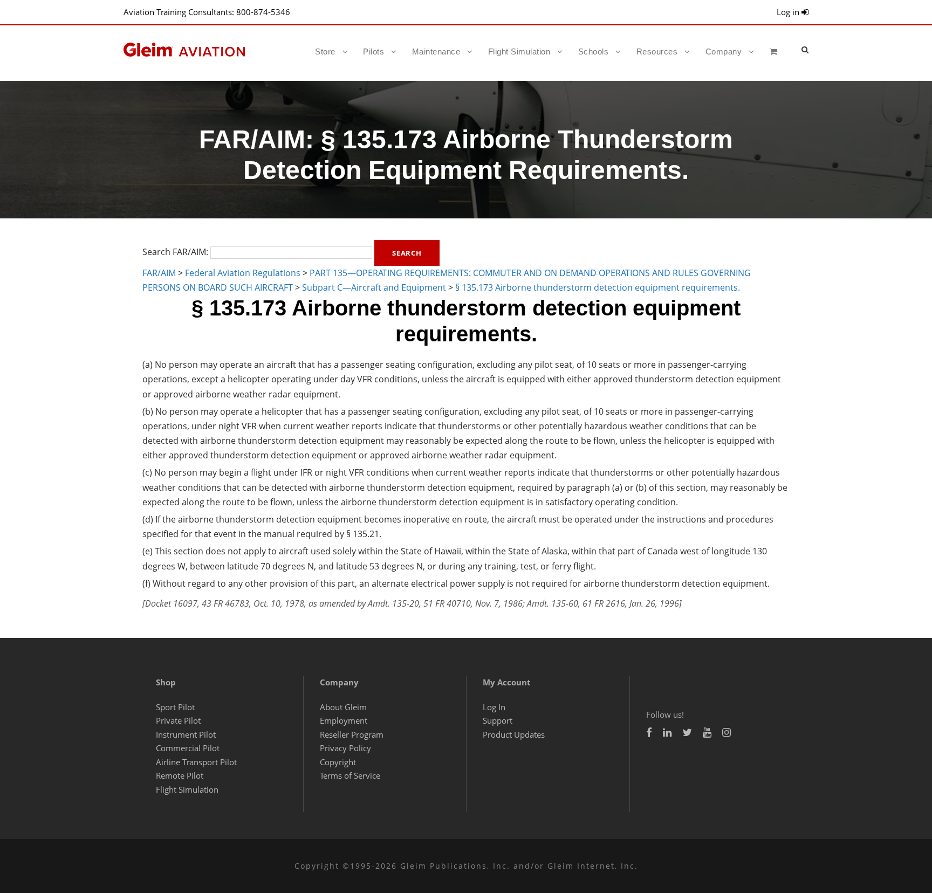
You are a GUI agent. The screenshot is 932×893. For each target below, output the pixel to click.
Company (723, 51)
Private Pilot (178, 720)
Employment (343, 720)
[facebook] (649, 732)
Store (325, 51)
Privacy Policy (345, 748)
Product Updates (514, 734)
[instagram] (726, 732)
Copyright (338, 762)
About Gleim (343, 707)
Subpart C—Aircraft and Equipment (374, 287)
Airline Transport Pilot (196, 762)
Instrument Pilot (186, 734)
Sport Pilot (175, 707)
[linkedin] (667, 732)
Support (497, 720)
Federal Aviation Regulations (242, 273)
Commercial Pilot (188, 748)
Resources (657, 51)
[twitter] (687, 732)
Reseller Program (351, 734)
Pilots (373, 51)
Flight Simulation (519, 51)
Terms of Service (350, 775)
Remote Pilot (179, 775)
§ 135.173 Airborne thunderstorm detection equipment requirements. (597, 287)
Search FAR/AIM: (175, 252)
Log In (494, 707)
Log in (789, 11)
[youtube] (707, 732)
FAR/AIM (159, 273)
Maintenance (436, 51)
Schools (593, 51)
